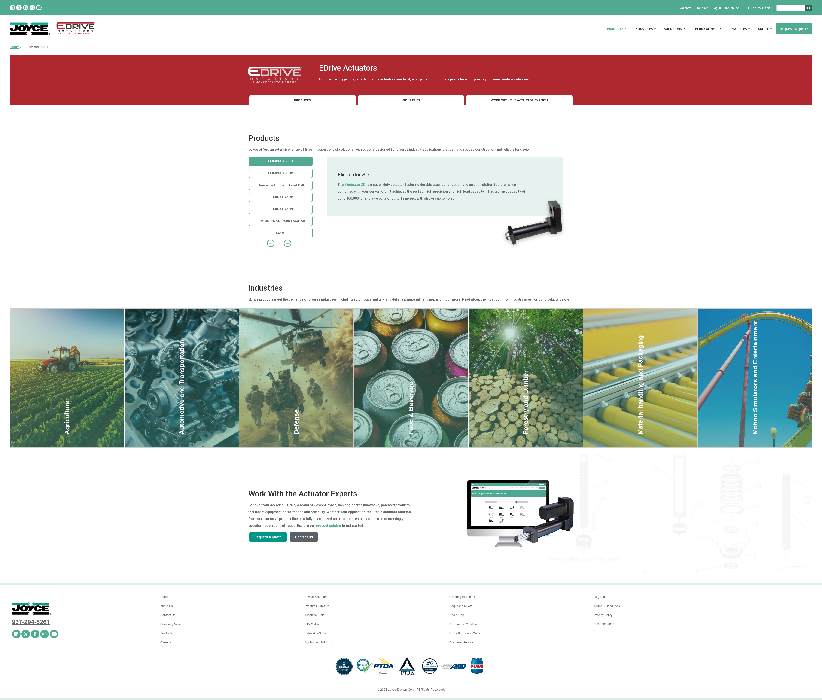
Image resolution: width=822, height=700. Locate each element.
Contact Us (304, 537)
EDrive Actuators (316, 596)
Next (286, 242)
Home (14, 46)
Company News (171, 624)
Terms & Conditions (607, 606)
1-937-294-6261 (759, 8)
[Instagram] (32, 7)
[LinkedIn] (12, 7)
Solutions (673, 29)
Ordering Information (463, 596)
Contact (685, 8)
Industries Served (317, 633)
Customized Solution (463, 624)
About (763, 29)
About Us (166, 606)
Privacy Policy (603, 615)
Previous (269, 242)
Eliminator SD (355, 185)
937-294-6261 (31, 621)
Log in (716, 8)
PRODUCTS (302, 100)
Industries (643, 29)
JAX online (732, 8)
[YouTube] (39, 7)
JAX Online (312, 624)
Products (615, 29)
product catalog (328, 526)
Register (599, 596)
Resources (738, 29)
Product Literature (317, 606)
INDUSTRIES (411, 100)
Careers (165, 642)
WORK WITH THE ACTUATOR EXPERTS (519, 100)
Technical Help (706, 29)
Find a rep (702, 8)
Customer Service (461, 642)
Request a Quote (794, 29)
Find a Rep (456, 615)
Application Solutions (319, 642)
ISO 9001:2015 (604, 624)
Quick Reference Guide (465, 633)
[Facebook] (25, 7)
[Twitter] (19, 7)
